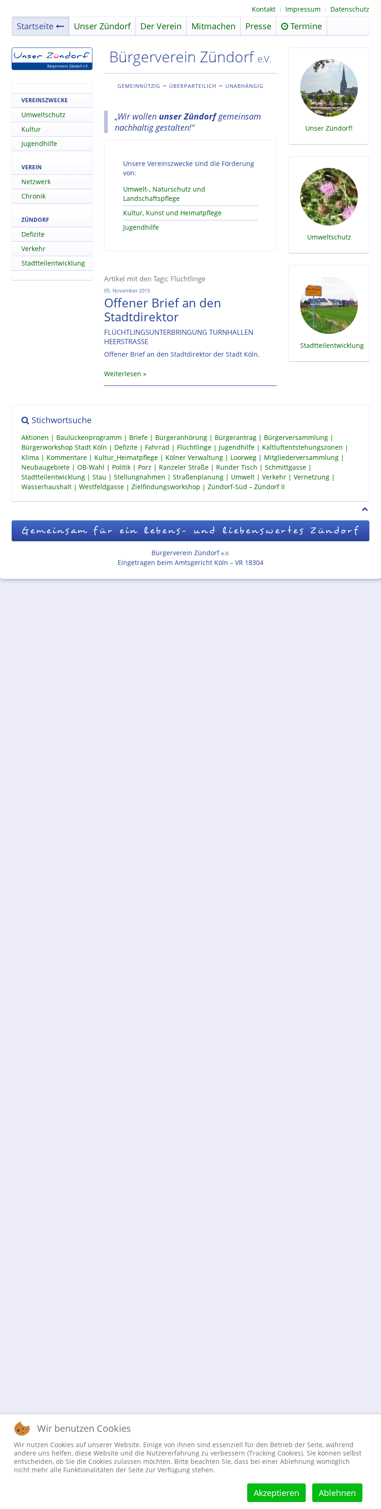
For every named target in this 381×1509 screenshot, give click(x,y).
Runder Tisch (236, 467)
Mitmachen (213, 26)
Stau (99, 476)
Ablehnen (337, 1492)
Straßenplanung (198, 476)
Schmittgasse (285, 467)
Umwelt (243, 476)
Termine (305, 26)
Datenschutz (349, 9)
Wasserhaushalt (46, 487)
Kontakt (264, 9)
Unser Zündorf (102, 26)
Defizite (33, 234)
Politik (121, 467)
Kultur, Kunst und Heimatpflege (172, 212)
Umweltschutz (43, 114)
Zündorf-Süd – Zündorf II (246, 487)
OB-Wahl (91, 467)
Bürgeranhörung (181, 437)
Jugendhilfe (141, 227)
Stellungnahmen (139, 476)
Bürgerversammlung (296, 437)
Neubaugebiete (45, 467)
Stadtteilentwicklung (53, 263)
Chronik (33, 196)
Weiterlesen (122, 373)
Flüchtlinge (194, 447)
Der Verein (161, 26)
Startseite (35, 26)
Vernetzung (311, 476)
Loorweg (243, 457)
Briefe (138, 437)
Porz (144, 467)
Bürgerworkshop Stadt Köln (64, 447)
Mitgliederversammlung (301, 457)
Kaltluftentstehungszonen (302, 447)
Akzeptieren (276, 1492)
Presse (258, 26)
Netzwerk (36, 181)
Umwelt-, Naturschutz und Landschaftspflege (164, 194)
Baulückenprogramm (89, 437)
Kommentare (66, 457)
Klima (30, 457)
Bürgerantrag (235, 437)
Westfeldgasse (101, 487)
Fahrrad (157, 447)
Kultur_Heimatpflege (126, 457)
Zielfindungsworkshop (165, 487)
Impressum (303, 9)
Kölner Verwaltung (194, 457)
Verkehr (33, 248)
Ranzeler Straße (184, 467)
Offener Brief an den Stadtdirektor (162, 309)
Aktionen (35, 437)
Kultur (31, 129)
